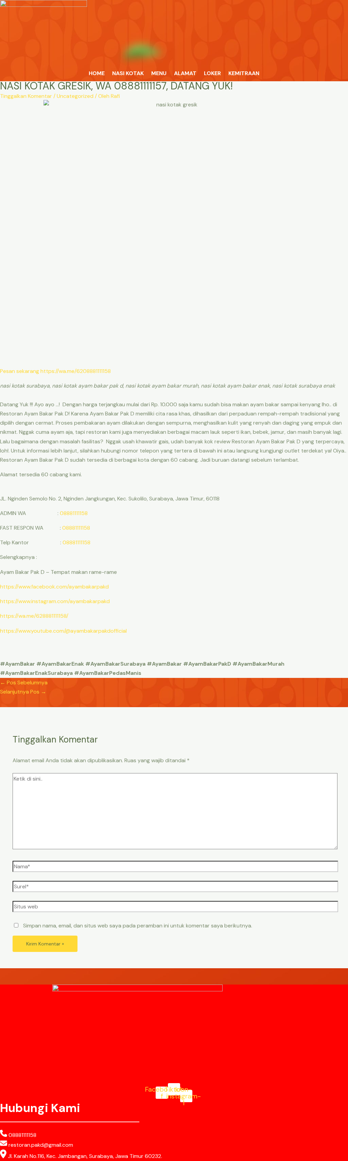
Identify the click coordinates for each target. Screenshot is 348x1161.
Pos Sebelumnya (24, 682)
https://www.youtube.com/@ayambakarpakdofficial (63, 630)
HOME (97, 73)
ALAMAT (185, 73)
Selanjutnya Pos (23, 691)
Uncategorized (75, 96)
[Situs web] (175, 907)
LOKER (212, 73)
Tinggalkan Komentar (26, 96)
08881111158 (74, 513)
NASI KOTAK (128, 73)
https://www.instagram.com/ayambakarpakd (55, 601)
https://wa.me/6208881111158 (75, 371)
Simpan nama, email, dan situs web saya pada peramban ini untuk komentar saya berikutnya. (137, 925)
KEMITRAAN (243, 73)
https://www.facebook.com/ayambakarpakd (54, 586)
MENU (159, 73)
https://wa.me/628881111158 (33, 615)
